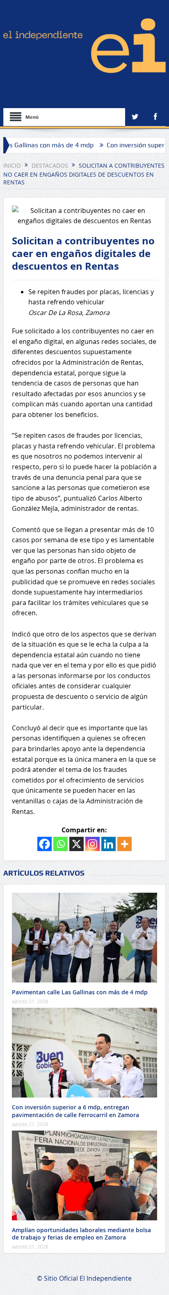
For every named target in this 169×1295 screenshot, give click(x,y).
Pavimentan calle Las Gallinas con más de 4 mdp (80, 992)
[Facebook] (44, 844)
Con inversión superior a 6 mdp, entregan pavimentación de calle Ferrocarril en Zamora (75, 1110)
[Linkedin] (108, 844)
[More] (124, 844)
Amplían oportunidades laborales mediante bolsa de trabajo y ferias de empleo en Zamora (81, 1233)
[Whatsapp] (60, 844)
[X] (76, 844)
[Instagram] (92, 844)
